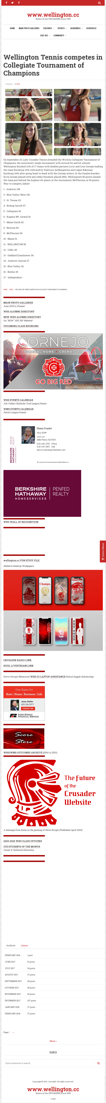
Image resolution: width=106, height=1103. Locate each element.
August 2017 (11, 974)
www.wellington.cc (53, 14)
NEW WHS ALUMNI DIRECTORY (22, 317)
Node (11, 289)
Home (12, 28)
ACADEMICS (75, 28)
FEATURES (47, 28)
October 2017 (12, 987)
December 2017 (13, 1000)
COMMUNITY (59, 35)
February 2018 (12, 1013)
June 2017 (10, 961)
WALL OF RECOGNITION (24, 521)
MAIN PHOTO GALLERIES (29, 28)
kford (18, 84)
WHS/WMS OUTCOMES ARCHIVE (22, 752)
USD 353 (44, 35)
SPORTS (61, 28)
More (52, 1041)
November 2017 (13, 994)
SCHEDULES (91, 28)
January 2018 (12, 1007)
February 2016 (12, 955)
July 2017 (10, 968)
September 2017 (13, 981)
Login (53, 1099)
